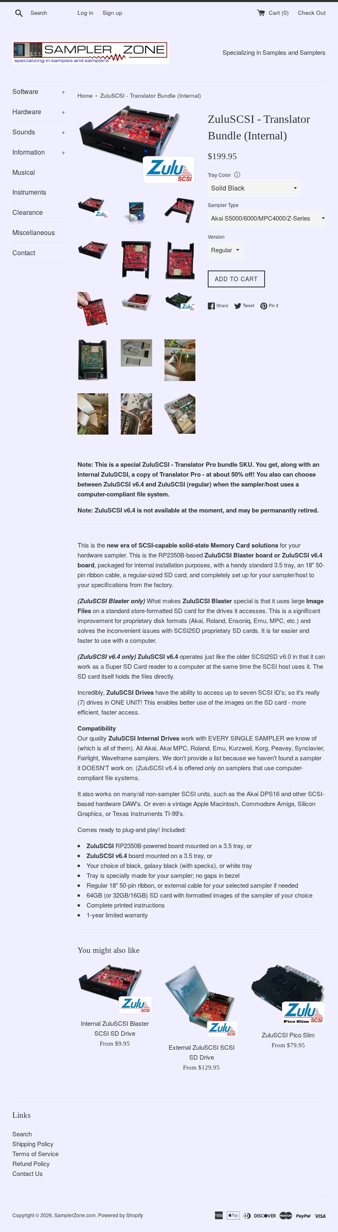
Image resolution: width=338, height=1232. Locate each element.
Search (22, 1133)
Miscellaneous (33, 232)
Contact (23, 252)
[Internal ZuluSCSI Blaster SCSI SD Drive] (114, 989)
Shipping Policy (33, 1143)
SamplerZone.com (75, 1214)
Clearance (27, 212)
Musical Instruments (29, 182)
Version (216, 236)
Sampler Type (223, 204)
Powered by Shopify (120, 1214)
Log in (85, 12)
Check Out (312, 12)
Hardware (38, 111)
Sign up (112, 12)
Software (38, 91)
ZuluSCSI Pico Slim (288, 1034)
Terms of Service (35, 1153)
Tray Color (219, 174)
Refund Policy (31, 1163)
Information (38, 152)
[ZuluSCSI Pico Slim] (288, 995)
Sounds (38, 131)
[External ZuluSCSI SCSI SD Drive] (201, 1001)
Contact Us (27, 1173)
